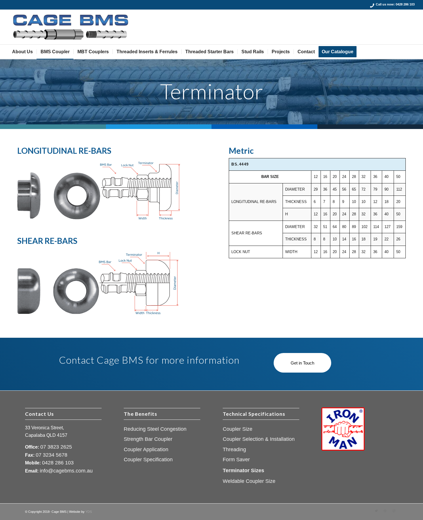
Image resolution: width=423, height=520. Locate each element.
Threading (234, 449)
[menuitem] (22, 52)
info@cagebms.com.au (66, 471)
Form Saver (236, 459)
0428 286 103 (405, 4)
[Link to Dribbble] (385, 510)
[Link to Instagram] (393, 510)
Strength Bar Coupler (148, 439)
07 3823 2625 (56, 447)
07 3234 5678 (51, 455)
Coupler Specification (148, 459)
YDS (88, 511)
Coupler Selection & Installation (259, 439)
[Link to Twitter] (376, 510)
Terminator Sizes (243, 470)
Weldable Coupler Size (249, 481)
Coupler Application (146, 449)
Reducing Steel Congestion (155, 429)
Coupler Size (237, 429)
